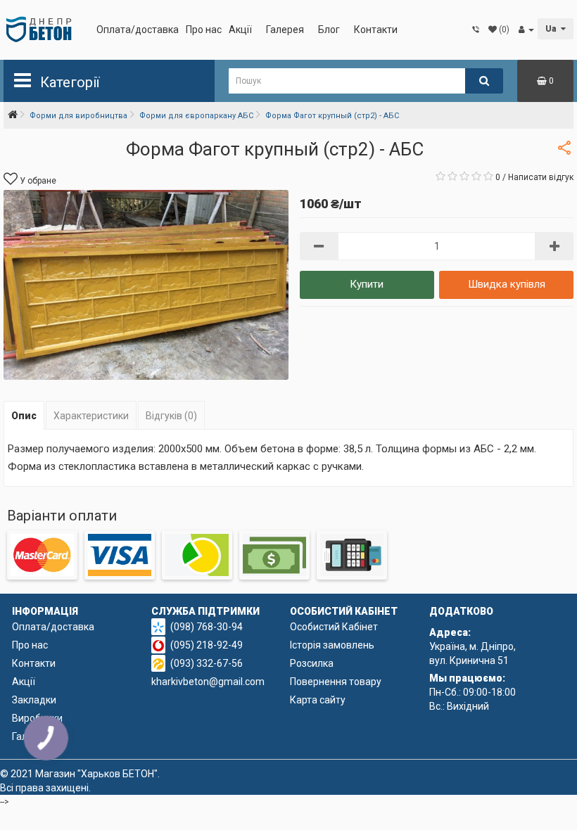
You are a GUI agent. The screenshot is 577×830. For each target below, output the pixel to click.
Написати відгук (540, 177)
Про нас (204, 29)
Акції (240, 29)
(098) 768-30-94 (206, 626)
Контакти (376, 29)
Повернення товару (335, 681)
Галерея (285, 29)
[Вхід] (526, 29)
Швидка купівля (506, 284)
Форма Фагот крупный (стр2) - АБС (332, 115)
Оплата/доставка (137, 29)
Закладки (34, 700)
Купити (366, 284)
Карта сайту (317, 700)
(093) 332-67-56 (206, 663)
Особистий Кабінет (334, 626)
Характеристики (91, 415)
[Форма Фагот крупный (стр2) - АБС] (146, 285)
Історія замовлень (332, 645)
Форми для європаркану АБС (196, 115)
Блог (329, 29)
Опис (24, 415)
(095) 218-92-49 (206, 645)
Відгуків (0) (171, 415)
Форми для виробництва (78, 115)
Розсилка (312, 663)
